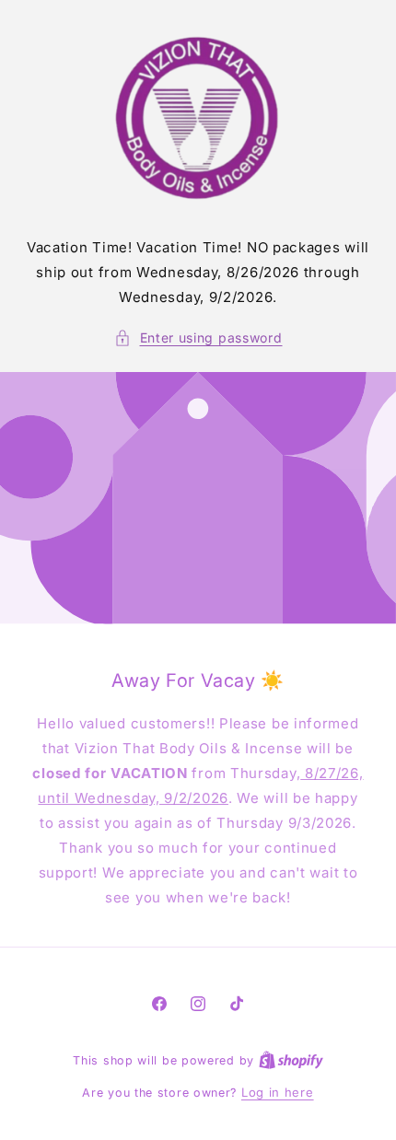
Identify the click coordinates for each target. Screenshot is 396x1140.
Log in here (277, 1092)
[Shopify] (291, 1060)
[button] (198, 337)
